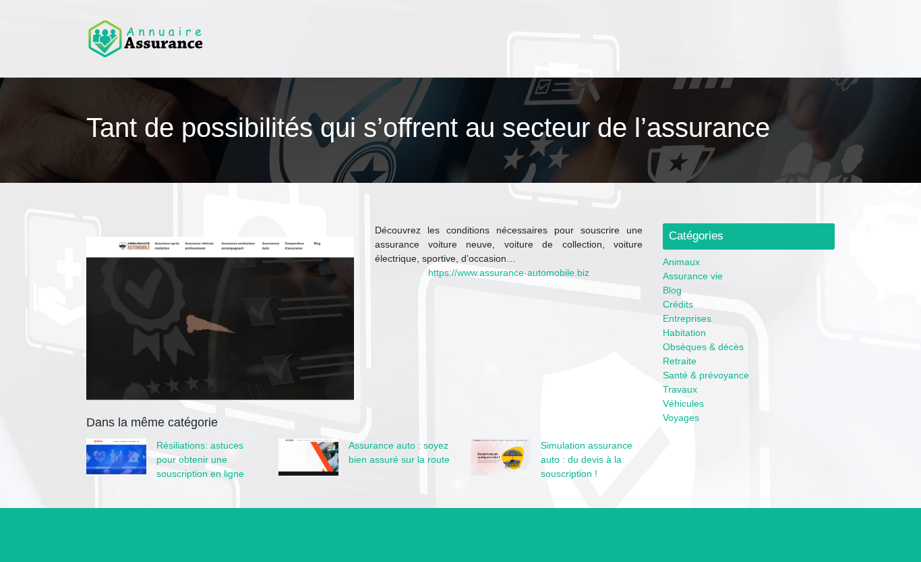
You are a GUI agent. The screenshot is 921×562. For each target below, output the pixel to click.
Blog (672, 290)
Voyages (681, 417)
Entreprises (687, 318)
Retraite (679, 361)
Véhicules (683, 403)
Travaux (680, 389)
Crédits (678, 304)
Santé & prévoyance (706, 375)
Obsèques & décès (703, 346)
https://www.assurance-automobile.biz (508, 272)
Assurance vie (693, 276)
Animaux (681, 261)
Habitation (684, 332)
